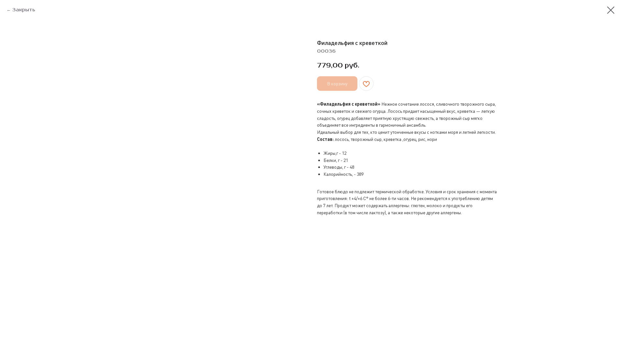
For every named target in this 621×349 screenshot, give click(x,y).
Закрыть (23, 10)
